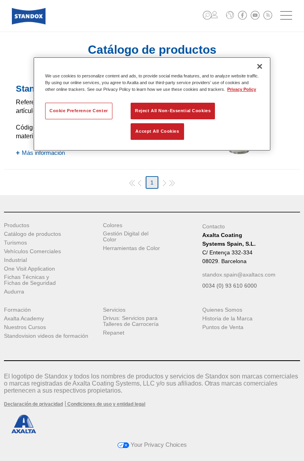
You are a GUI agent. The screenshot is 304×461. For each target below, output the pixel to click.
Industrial (15, 260)
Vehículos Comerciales (32, 251)
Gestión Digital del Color (125, 237)
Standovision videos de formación (46, 336)
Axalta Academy (24, 319)
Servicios (114, 310)
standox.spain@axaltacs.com (239, 274)
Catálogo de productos (32, 234)
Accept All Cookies (157, 131)
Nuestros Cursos (25, 327)
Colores (112, 225)
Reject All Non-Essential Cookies (173, 110)
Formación (17, 310)
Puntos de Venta (222, 327)
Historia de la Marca (227, 319)
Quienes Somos (222, 310)
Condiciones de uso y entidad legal (105, 404)
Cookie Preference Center (78, 110)
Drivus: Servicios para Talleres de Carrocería (131, 321)
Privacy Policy (241, 89)
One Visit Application (29, 269)
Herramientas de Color (131, 248)
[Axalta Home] (29, 22)
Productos (16, 225)
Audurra (14, 292)
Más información (43, 152)
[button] (207, 15)
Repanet (113, 333)
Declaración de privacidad (33, 404)
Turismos (15, 243)
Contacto (213, 226)
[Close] (259, 66)
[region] (152, 104)
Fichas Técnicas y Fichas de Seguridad (30, 280)
